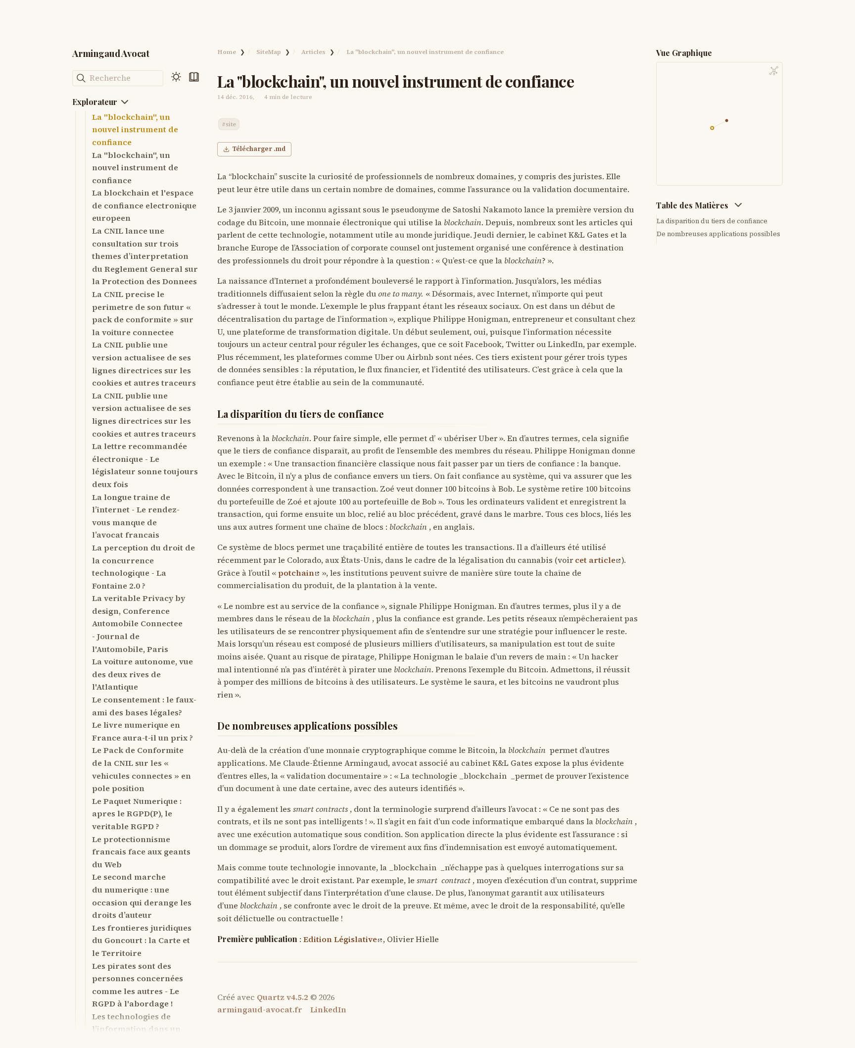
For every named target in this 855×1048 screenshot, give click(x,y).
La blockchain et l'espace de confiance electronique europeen (144, 205)
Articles (313, 52)
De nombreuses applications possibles (718, 233)
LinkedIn (328, 1009)
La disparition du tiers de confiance (712, 220)
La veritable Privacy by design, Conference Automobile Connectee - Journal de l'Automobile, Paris (138, 623)
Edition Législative (340, 939)
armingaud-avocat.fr (259, 1009)
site (231, 124)
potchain (296, 572)
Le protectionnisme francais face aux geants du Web (141, 852)
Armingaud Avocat (110, 53)
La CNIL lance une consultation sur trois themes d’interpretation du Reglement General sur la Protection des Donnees (145, 256)
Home (226, 52)
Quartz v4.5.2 (282, 997)
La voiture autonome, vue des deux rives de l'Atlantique (142, 674)
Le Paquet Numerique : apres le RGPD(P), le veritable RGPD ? (137, 814)
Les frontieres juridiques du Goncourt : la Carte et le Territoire (141, 940)
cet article (595, 559)
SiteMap (268, 52)
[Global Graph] (774, 71)
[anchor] (393, 414)
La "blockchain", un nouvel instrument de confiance (135, 129)
